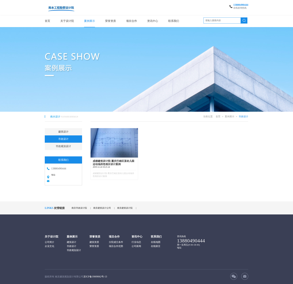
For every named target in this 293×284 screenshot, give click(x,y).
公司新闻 (136, 246)
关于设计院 (67, 20)
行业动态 (136, 242)
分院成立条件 (116, 242)
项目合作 (131, 20)
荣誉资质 (110, 20)
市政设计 (63, 139)
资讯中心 (152, 20)
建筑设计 (63, 131)
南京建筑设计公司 (102, 208)
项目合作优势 (116, 246)
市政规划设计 (63, 146)
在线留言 (155, 246)
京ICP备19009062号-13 (95, 276)
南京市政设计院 (79, 208)
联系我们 (173, 20)
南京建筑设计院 (125, 208)
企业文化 (49, 246)
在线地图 (155, 242)
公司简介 (49, 242)
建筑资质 (94, 242)
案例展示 (89, 20)
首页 (47, 20)
